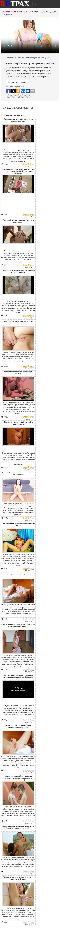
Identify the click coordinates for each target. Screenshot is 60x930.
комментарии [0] (18, 107)
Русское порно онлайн (13, 12)
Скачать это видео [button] (18, 82)
